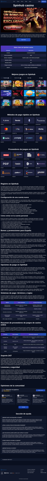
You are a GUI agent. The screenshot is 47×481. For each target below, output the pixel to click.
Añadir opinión (40, 390)
